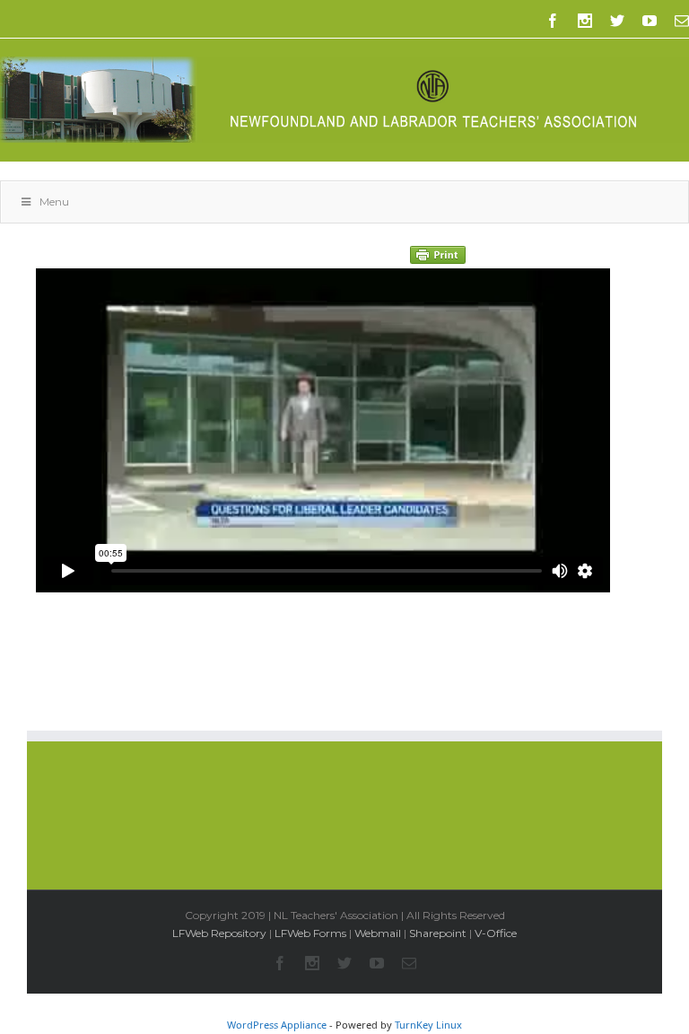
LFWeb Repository (219, 933)
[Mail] (682, 20)
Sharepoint (438, 933)
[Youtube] (649, 20)
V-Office (496, 933)
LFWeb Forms (310, 933)
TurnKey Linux (428, 1024)
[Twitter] (617, 20)
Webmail (377, 933)
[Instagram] (585, 20)
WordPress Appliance (277, 1024)
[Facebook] (552, 20)
